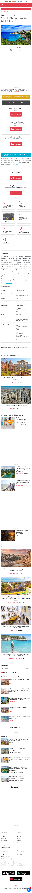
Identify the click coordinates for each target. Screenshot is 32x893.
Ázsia (18, 838)
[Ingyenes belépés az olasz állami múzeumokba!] (8, 541)
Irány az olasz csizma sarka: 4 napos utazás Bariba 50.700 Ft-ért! (16, 569)
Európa (19, 836)
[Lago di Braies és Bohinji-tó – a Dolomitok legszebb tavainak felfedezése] (8, 477)
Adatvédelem (4, 840)
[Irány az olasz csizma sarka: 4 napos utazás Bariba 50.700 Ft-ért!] (16, 567)
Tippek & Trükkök (5, 856)
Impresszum (4, 842)
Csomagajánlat (23, 1)
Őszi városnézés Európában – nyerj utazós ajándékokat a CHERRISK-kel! (22, 420)
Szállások (15, 1)
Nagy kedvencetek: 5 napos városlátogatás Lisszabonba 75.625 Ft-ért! (16, 627)
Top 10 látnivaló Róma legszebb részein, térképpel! (16, 378)
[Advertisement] (16, 70)
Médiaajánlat (4, 845)
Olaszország (20, 485)
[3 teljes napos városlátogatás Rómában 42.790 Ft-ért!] (5, 712)
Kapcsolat (19, 854)
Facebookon (16, 91)
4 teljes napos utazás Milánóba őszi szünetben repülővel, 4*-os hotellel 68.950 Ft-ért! (19, 690)
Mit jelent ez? (16, 165)
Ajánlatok (8, 1)
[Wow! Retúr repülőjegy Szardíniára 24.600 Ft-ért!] (5, 722)
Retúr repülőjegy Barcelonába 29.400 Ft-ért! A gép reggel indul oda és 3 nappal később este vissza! (16, 598)
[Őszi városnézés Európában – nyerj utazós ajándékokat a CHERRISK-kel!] (8, 428)
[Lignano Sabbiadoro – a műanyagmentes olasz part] (8, 491)
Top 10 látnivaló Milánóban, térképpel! (16, 406)
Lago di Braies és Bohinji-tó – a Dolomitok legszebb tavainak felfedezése (23, 469)
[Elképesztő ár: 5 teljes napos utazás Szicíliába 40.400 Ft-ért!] (5, 703)
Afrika (18, 842)
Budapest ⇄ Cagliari (16, 109)
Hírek (18, 424)
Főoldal (3, 836)
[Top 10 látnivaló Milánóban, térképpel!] (16, 403)
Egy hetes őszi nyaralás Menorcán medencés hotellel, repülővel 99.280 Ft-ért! (16, 655)
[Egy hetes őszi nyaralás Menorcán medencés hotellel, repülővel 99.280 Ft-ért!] (16, 652)
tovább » (9, 283)
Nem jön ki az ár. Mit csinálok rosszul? (20, 197)
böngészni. (23, 97)
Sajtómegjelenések (5, 847)
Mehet (28, 668)
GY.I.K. (2, 854)
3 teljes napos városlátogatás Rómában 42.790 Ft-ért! (18, 708)
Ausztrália (19, 845)
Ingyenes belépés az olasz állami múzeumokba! (22, 532)
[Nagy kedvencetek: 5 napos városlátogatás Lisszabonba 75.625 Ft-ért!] (16, 624)
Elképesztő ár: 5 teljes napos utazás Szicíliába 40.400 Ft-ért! (20, 698)
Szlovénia (19, 473)
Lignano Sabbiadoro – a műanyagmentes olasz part (23, 482)
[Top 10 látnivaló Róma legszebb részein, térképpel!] (16, 375)
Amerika (19, 840)
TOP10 (12, 382)
